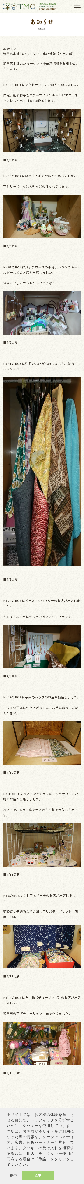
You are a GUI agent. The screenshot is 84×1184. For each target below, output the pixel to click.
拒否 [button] (13, 1176)
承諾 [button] (38, 1176)
